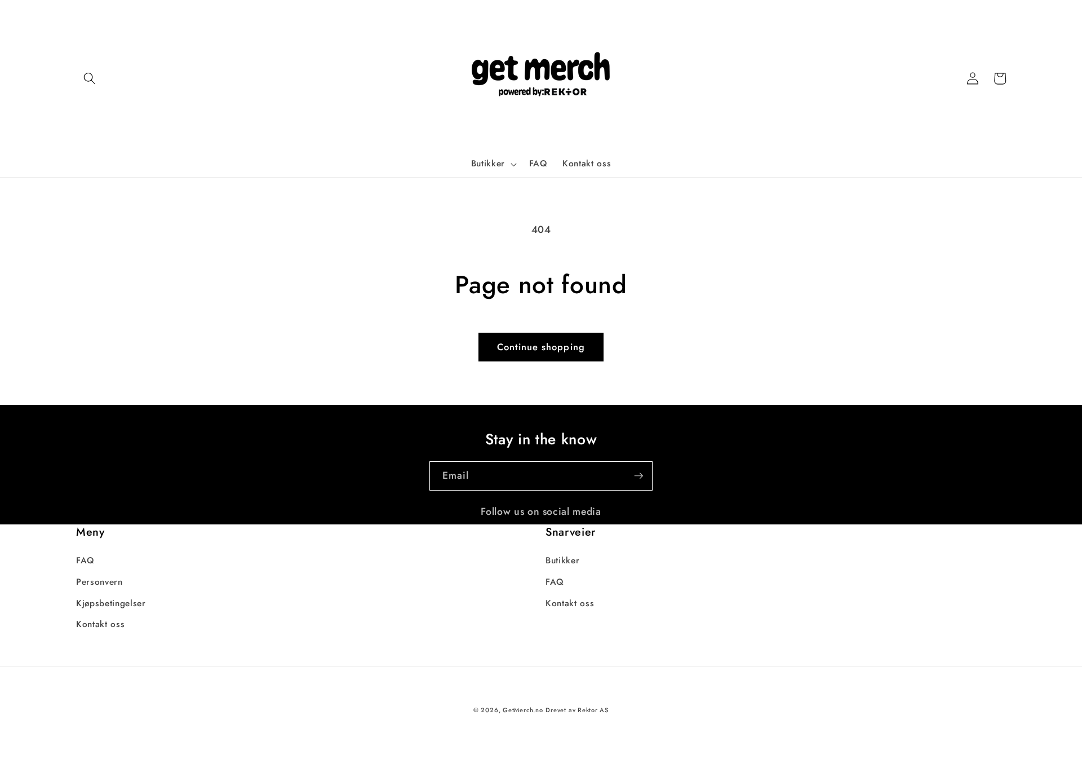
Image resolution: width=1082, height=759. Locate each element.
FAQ (85, 560)
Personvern (99, 582)
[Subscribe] (638, 476)
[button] (89, 78)
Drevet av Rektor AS (577, 709)
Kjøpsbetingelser (111, 603)
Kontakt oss (100, 624)
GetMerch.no (523, 709)
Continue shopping (541, 347)
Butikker (562, 560)
